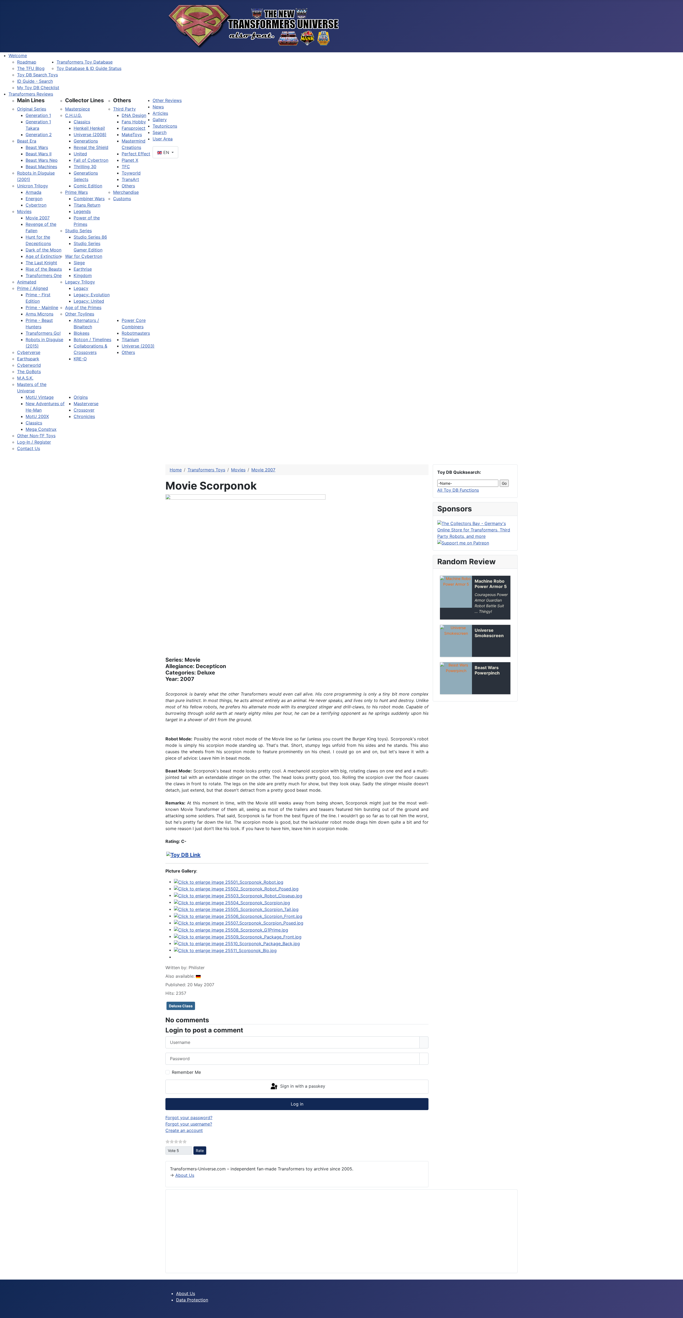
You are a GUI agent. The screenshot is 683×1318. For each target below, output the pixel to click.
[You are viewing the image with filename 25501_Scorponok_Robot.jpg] (228, 881)
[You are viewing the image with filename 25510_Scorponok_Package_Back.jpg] (237, 943)
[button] (31, 100)
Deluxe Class (181, 1006)
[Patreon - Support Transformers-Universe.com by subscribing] (463, 542)
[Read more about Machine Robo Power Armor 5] (456, 592)
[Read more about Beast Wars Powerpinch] (456, 678)
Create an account (184, 1130)
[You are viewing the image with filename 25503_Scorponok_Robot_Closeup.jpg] (238, 895)
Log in (297, 1104)
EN (166, 152)
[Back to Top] (676, 1311)
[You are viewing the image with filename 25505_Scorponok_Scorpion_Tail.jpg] (236, 909)
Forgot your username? (188, 1124)
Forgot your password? (188, 1117)
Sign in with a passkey (302, 1086)
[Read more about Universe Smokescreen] (456, 641)
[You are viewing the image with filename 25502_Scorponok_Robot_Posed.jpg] (236, 888)
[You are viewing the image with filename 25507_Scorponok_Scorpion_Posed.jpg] (238, 922)
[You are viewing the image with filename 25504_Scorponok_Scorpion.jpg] (232, 902)
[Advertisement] (330, 1231)
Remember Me (186, 1072)
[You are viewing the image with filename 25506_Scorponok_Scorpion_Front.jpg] (238, 915)
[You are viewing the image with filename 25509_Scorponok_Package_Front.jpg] (237, 936)
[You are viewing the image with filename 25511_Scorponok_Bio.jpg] (225, 950)
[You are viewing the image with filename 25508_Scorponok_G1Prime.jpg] (231, 929)
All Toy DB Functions (458, 490)
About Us (184, 1175)
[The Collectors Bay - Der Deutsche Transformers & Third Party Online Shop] (475, 529)
